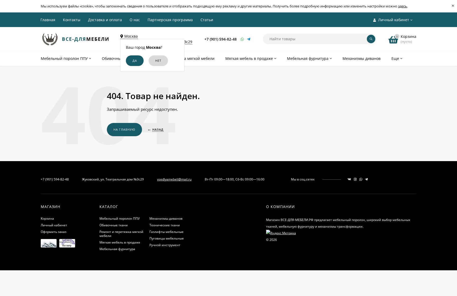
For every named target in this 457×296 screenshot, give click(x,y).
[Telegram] (249, 39)
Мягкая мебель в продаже (119, 242)
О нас (135, 19)
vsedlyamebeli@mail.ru (174, 179)
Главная (47, 19)
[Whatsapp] (242, 39)
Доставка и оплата (105, 19)
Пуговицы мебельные (166, 238)
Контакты (71, 19)
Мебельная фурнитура (117, 249)
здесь (402, 6)
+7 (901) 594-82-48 (220, 39)
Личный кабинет (54, 225)
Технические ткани (164, 225)
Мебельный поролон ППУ (119, 218)
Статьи (206, 19)
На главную (124, 129)
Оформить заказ (53, 231)
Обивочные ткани (113, 225)
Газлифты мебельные (166, 231)
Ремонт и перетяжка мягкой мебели (121, 233)
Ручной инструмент (164, 245)
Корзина (47, 218)
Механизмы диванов (165, 218)
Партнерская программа (170, 19)
